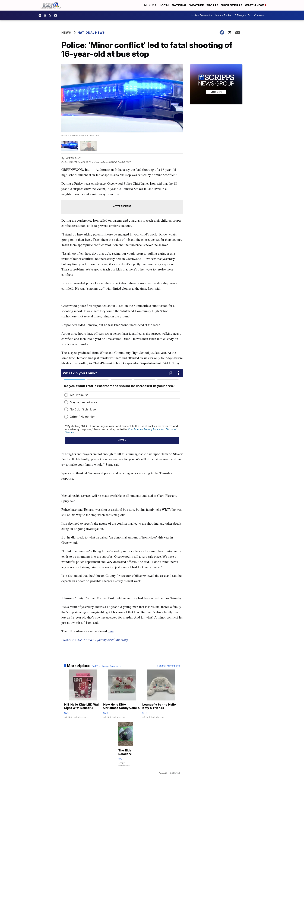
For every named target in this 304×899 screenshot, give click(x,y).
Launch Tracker (223, 15)
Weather (196, 5)
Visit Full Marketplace (168, 665)
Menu (148, 5)
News (66, 32)
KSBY (51, 15)
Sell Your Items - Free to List (107, 666)
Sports (212, 5)
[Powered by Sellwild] (175, 773)
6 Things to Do (243, 15)
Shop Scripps (231, 5)
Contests (259, 15)
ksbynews (41, 15)
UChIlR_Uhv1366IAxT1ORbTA (56, 15)
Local (164, 5)
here (110, 631)
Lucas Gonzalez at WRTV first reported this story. (95, 639)
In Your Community (201, 15)
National (179, 5)
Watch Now (255, 5)
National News (91, 32)
